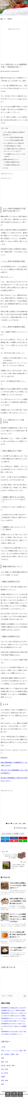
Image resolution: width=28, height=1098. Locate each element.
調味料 (3, 1076)
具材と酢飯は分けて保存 (12, 146)
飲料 (2, 1084)
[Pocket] (14, 841)
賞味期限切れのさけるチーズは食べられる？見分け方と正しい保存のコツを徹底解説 (13, 1026)
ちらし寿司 (15, 823)
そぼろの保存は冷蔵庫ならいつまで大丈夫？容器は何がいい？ (18, 885)
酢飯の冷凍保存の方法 (12, 165)
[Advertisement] (14, 47)
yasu (25, 828)
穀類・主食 (4, 1062)
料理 (10, 19)
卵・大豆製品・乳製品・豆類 (9, 1054)
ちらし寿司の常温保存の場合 (13, 137)
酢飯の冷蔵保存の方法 (12, 162)
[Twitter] (5, 838)
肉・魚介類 (4, 1073)
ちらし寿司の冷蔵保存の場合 (13, 140)
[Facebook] (14, 838)
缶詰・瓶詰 (4, 1069)
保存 (20, 823)
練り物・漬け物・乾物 (7, 1065)
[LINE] (23, 841)
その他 (3, 1047)
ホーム (4, 19)
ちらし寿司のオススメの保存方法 (13, 143)
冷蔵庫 (24, 823)
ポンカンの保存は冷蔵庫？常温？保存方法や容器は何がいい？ (18, 934)
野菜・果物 (4, 1080)
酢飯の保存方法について (10, 159)
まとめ (5, 168)
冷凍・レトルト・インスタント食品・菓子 (13, 1050)
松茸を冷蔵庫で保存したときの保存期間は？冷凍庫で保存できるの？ (18, 901)
